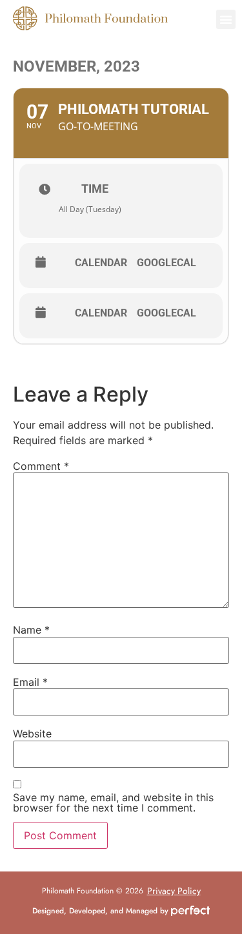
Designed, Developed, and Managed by (101, 911)
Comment (41, 466)
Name (31, 630)
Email (30, 682)
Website (32, 733)
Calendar (101, 263)
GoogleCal (166, 263)
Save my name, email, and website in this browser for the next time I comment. (113, 802)
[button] (226, 19)
